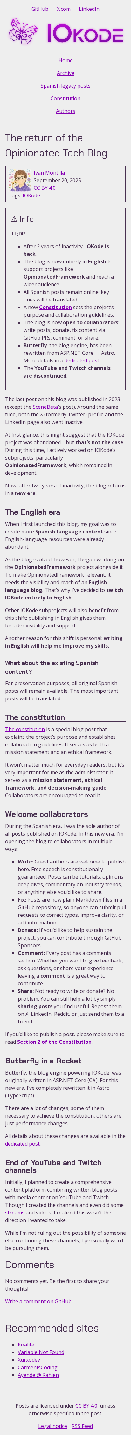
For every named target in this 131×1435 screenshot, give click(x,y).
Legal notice (52, 1426)
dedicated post (82, 360)
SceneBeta (45, 406)
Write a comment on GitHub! (38, 1301)
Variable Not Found (41, 1352)
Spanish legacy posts (66, 85)
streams (14, 1212)
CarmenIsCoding (38, 1367)
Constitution (65, 98)
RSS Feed (82, 1426)
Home (66, 60)
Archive (65, 72)
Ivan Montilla (49, 172)
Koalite (26, 1344)
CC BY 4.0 (45, 187)
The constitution (25, 729)
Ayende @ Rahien (38, 1375)
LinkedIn (89, 8)
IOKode (31, 195)
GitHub (39, 8)
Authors (65, 111)
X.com (64, 8)
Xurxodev (29, 1359)
